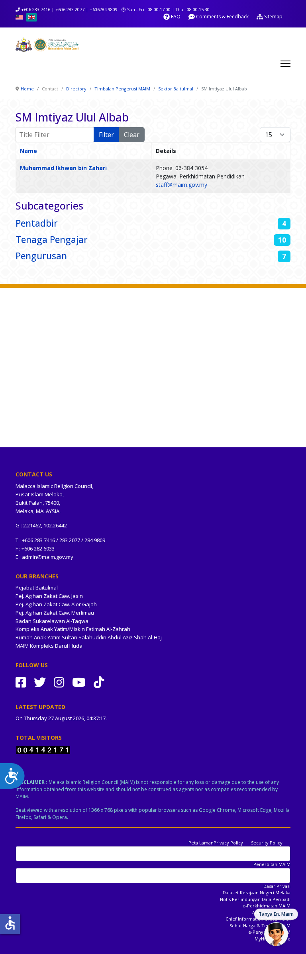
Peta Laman (201, 843)
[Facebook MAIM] (21, 682)
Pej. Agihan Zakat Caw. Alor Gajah (56, 604)
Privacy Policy (228, 843)
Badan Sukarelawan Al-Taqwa (52, 621)
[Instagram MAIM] (59, 682)
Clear (131, 134)
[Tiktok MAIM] (99, 682)
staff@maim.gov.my (181, 184)
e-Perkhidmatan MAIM (266, 906)
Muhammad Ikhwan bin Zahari (63, 168)
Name (28, 151)
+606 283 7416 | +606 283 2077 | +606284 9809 (69, 9)
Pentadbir (37, 223)
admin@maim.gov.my (47, 556)
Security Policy (266, 843)
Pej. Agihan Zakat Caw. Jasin (49, 595)
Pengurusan (41, 256)
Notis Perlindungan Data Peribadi (255, 899)
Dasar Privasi (276, 886)
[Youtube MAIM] (79, 682)
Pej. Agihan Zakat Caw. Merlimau (55, 612)
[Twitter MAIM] (40, 682)
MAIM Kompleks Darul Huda (49, 645)
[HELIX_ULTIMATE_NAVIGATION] (285, 64)
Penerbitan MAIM (271, 864)
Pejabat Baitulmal (37, 587)
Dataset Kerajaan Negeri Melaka (256, 892)
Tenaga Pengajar (52, 239)
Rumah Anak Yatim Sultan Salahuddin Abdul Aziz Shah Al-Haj (89, 637)
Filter (106, 134)
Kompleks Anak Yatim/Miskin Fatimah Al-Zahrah (73, 629)
